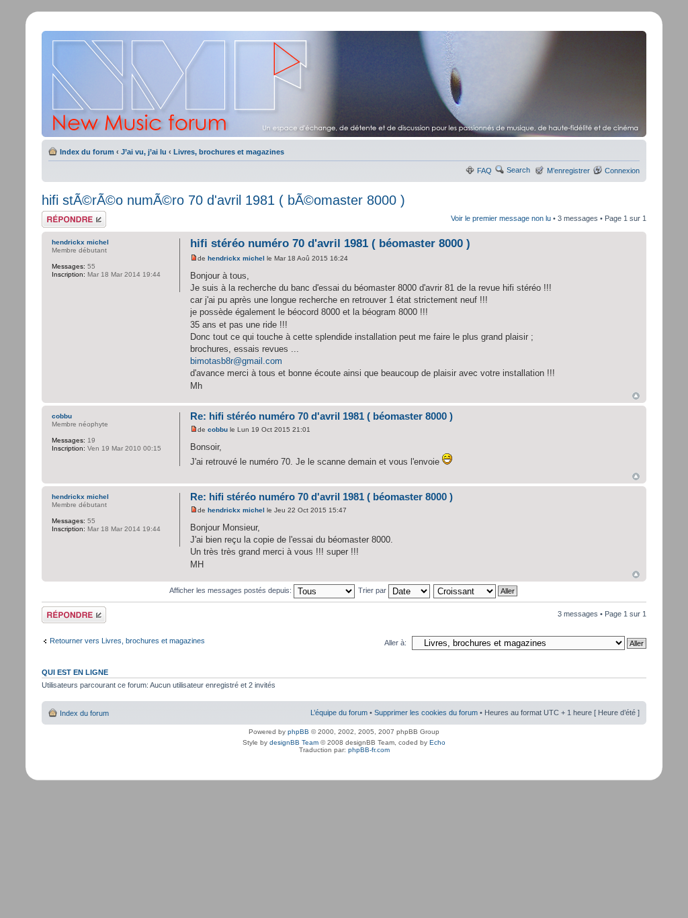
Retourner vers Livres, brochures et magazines (127, 641)
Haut (636, 396)
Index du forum (87, 152)
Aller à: (395, 643)
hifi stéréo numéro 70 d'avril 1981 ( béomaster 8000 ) (330, 243)
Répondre (58, 215)
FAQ (484, 171)
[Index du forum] (345, 84)
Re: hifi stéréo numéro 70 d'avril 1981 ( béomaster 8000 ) (321, 416)
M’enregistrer (568, 171)
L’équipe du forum (339, 712)
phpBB (298, 731)
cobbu (218, 429)
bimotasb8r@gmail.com (236, 361)
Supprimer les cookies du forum (426, 712)
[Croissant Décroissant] (476, 590)
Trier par (373, 590)
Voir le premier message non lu (501, 218)
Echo (437, 742)
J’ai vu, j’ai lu (144, 152)
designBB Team (293, 742)
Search (518, 170)
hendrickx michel (236, 258)
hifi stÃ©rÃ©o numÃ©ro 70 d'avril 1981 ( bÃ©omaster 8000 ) (223, 200)
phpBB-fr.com (369, 749)
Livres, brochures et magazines (228, 152)
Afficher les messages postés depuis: (231, 590)
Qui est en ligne (75, 672)
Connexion (622, 171)
